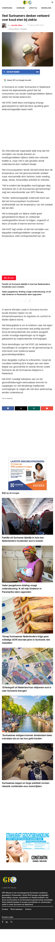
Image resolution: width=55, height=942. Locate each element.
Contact (5, 909)
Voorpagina (7, 8)
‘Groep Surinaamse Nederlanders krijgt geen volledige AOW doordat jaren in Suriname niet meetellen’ (26, 639)
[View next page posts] (30, 301)
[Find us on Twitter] (11, 921)
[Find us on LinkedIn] (7, 922)
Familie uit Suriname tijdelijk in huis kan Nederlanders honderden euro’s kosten (26, 285)
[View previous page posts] (25, 301)
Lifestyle (33, 8)
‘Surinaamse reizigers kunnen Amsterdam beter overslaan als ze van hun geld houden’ (27, 737)
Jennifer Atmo (16, 25)
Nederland (46, 8)
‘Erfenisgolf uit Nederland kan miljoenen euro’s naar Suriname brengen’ (26, 689)
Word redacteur (16, 909)
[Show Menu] (2, 2)
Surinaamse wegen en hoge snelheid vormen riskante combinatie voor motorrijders (25, 784)
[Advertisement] (27, 129)
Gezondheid (14, 29)
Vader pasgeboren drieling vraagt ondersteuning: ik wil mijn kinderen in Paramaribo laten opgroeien (26, 293)
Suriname (20, 8)
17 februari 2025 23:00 (35, 25)
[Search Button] (52, 2)
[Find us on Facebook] (2, 922)
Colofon (28, 909)
